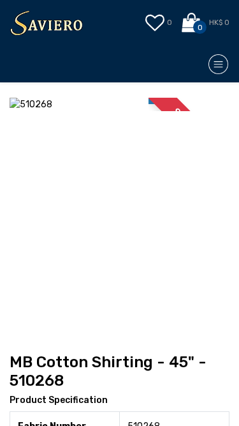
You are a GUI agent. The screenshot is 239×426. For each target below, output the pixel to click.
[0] (192, 23)
